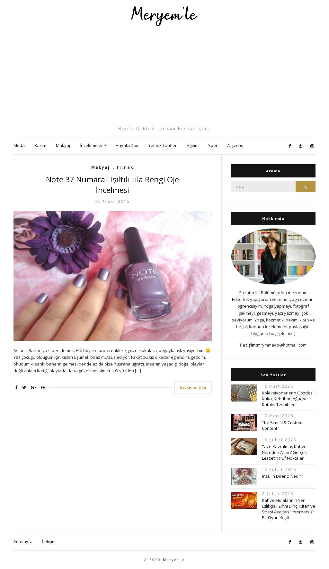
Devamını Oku (193, 387)
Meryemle (174, 559)
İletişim (49, 541)
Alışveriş (235, 145)
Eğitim (193, 145)
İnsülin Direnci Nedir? (282, 476)
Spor (213, 145)
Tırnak (125, 167)
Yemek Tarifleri (163, 145)
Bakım (40, 145)
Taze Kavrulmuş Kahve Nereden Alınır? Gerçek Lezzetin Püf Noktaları (284, 452)
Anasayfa (22, 541)
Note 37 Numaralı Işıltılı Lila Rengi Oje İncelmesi (112, 184)
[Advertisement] (164, 76)
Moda (19, 145)
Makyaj (63, 145)
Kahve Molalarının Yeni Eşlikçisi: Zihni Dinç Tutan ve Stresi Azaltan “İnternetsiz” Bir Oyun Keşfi (288, 508)
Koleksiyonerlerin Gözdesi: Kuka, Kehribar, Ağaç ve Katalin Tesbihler (288, 398)
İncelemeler (91, 145)
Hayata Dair (127, 145)
